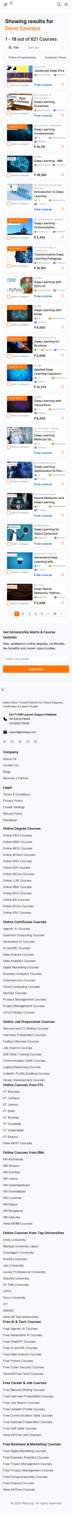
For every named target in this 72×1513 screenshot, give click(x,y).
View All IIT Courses (17, 1143)
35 (54, 613)
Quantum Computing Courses (23, 935)
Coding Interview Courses (21, 1041)
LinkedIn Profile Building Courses (26, 1073)
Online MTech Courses (19, 855)
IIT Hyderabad (13, 1130)
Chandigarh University (18, 1252)
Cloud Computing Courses (21, 987)
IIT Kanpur (10, 1137)
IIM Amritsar (11, 1172)
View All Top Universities (21, 1317)
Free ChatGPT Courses (19, 1341)
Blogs (7, 771)
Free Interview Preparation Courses (28, 1396)
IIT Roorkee (11, 1091)
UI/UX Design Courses (19, 1012)
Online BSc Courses (17, 912)
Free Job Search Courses (21, 1403)
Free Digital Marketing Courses (24, 1451)
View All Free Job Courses (22, 1435)
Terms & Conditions (16, 794)
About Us (9, 759)
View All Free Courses (19, 1489)
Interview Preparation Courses (24, 1035)
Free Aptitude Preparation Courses (27, 1422)
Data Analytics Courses (19, 961)
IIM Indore (10, 1178)
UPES (7, 1291)
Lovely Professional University (24, 1272)
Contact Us (11, 765)
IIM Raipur (10, 1204)
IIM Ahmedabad (14, 1191)
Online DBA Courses (17, 835)
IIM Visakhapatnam (16, 1185)
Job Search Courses (17, 1048)
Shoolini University (16, 1278)
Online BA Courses (16, 900)
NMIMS (8, 1310)
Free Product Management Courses (28, 1470)
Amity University (14, 1240)
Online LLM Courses (17, 880)
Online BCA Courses (17, 893)
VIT (5, 1304)
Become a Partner (16, 778)
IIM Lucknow (12, 1198)
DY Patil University (16, 1285)
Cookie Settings (14, 807)
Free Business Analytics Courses (26, 1457)
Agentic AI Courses (16, 929)
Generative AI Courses (19, 941)
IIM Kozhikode (13, 1159)
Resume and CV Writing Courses (25, 1028)
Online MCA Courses (17, 848)
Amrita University (15, 1259)
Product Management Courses (24, 999)
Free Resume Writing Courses (24, 1390)
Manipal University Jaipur (21, 1246)
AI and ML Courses (16, 948)
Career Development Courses (24, 1080)
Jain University (13, 1265)
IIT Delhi (9, 1111)
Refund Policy (13, 813)
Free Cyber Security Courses (23, 1367)
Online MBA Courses (17, 842)
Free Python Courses (18, 1361)
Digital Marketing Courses (21, 967)
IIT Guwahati (12, 1124)
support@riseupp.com (22, 732)
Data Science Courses (18, 954)
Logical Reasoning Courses (22, 1067)
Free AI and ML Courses (20, 1348)
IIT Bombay (11, 1117)
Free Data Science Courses (22, 1354)
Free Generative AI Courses (22, 1335)
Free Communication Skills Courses (28, 1415)
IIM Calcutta (11, 1217)
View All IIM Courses (17, 1223)
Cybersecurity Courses (19, 980)
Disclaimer (10, 820)
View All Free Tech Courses (23, 1374)
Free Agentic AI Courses (20, 1328)
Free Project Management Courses (27, 1464)
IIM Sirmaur (11, 1166)
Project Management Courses (24, 1006)
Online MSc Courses (17, 861)
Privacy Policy (13, 800)
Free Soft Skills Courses (20, 1428)
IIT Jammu (10, 1104)
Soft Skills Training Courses (22, 1054)
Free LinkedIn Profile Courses (24, 1409)
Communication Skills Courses (24, 1060)
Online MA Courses (16, 867)
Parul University (14, 1297)
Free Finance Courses (18, 1483)
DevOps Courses (15, 993)
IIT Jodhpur (11, 1098)
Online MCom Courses (19, 874)
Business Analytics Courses (22, 974)
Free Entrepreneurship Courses (25, 1477)
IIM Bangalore (13, 1211)
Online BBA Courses (17, 887)
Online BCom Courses (18, 906)
